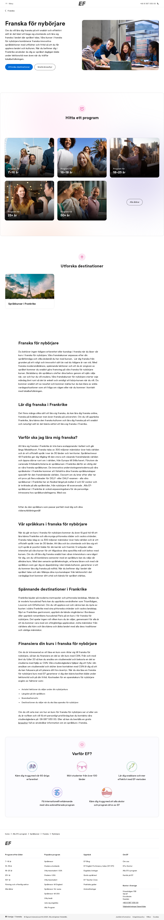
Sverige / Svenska (14, 917)
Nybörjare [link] (56, 834)
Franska (11, 11)
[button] (9, 3)
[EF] (82, 4)
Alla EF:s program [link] (20, 834)
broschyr (23, 723)
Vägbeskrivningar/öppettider (134, 906)
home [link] (7, 834)
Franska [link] (46, 834)
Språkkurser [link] (34, 834)
